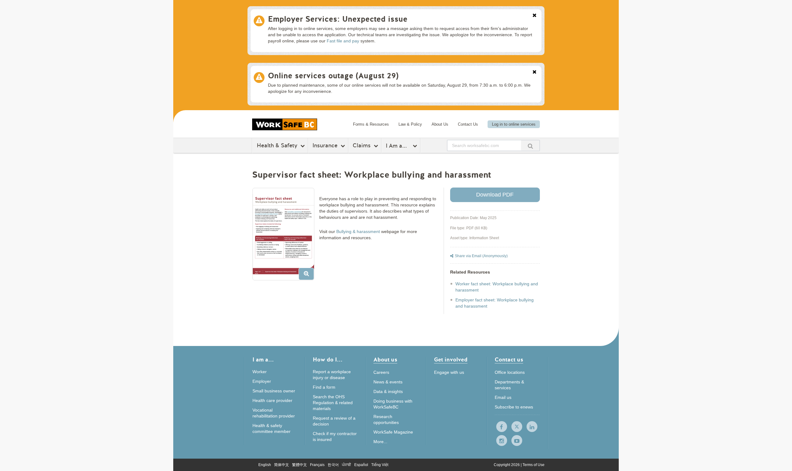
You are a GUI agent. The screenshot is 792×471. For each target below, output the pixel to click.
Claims (362, 145)
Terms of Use (533, 465)
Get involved (450, 360)
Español (361, 465)
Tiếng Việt (379, 465)
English (264, 465)
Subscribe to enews (514, 406)
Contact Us (468, 124)
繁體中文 (299, 465)
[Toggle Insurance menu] (343, 145)
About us (385, 360)
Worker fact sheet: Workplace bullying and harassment (496, 286)
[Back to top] (578, 438)
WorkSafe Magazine (393, 432)
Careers (381, 372)
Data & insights (388, 391)
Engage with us (449, 372)
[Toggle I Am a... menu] (415, 145)
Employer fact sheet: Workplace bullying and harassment (494, 303)
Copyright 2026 (507, 465)
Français (317, 465)
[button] (285, 236)
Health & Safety (277, 145)
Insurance (325, 145)
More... (380, 441)
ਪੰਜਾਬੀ (346, 465)
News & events (387, 381)
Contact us (509, 360)
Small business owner (273, 390)
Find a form (324, 387)
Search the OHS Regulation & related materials (333, 402)
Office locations (510, 372)
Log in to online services (514, 124)
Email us (503, 397)
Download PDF (495, 195)
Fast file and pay (343, 40)
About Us (440, 124)
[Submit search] (530, 145)
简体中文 (281, 465)
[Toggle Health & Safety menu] (303, 145)
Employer (261, 381)
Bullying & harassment (358, 231)
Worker (259, 371)
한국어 (333, 465)
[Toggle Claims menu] (376, 145)
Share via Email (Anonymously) (481, 256)
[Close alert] (534, 15)
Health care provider (272, 400)
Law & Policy (410, 124)
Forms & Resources (371, 124)
